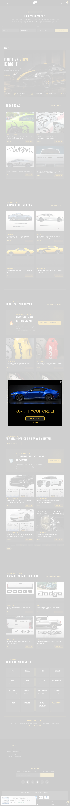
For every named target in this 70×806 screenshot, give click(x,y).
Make (21, 27)
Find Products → (62, 30)
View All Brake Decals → (55, 304)
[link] (52, 803)
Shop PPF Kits (54, 460)
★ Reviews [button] (68, 404)
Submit (47, 775)
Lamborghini (51, 545)
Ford (44, 545)
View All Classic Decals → (54, 576)
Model (39, 27)
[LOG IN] (62, 3)
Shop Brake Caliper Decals (49, 322)
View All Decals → (57, 105)
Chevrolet (37, 545)
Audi (18, 545)
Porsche (60, 545)
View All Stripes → (56, 205)
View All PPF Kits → (13, 443)
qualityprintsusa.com (35, 725)
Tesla (30, 545)
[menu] (2, 3)
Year (3, 27)
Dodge (8, 548)
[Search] (8, 3)
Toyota (24, 545)
